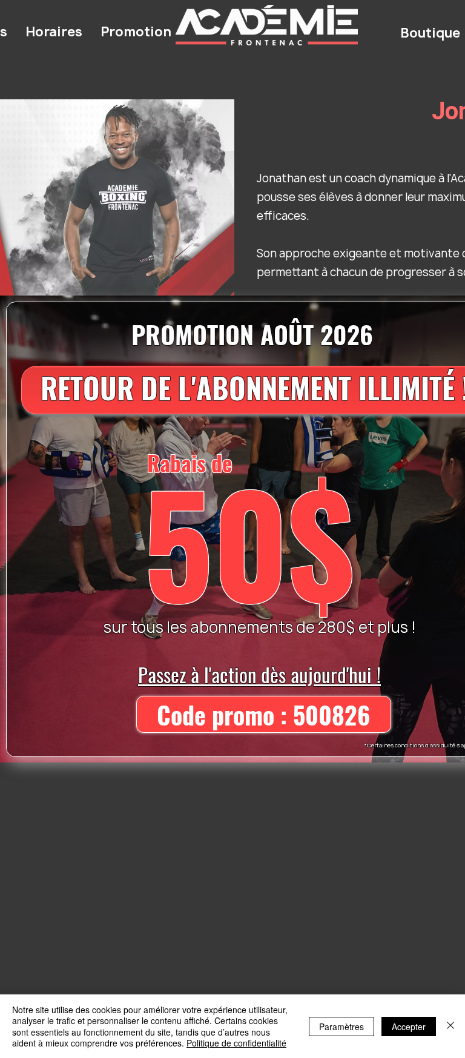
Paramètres (341, 1026)
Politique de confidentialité (236, 1043)
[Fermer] (450, 1026)
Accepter (409, 1026)
